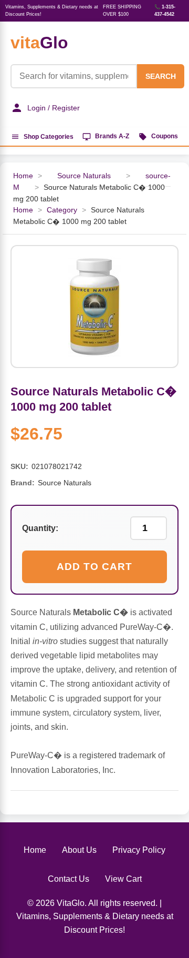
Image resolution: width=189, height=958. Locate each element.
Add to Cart (94, 566)
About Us (79, 849)
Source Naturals (84, 176)
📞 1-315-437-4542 (164, 10)
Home (23, 210)
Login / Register (53, 108)
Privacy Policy (138, 849)
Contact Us (68, 878)
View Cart (123, 878)
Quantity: (40, 528)
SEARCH (160, 76)
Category (62, 210)
